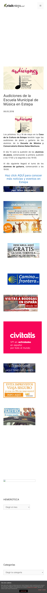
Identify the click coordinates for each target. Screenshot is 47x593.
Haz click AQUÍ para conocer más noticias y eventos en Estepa (23, 179)
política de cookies (32, 587)
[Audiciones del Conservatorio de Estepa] (23, 124)
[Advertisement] (23, 36)
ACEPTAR (23, 591)
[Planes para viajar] (23, 189)
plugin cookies (42, 589)
